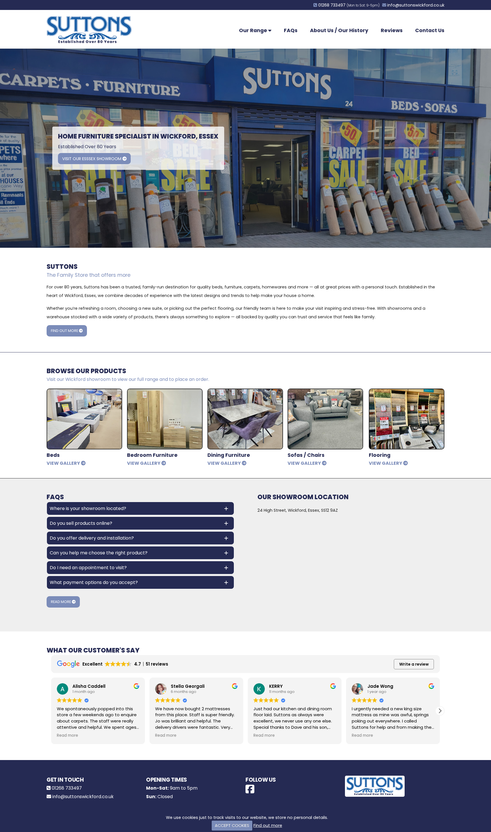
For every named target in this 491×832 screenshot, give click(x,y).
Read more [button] (67, 735)
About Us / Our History (339, 30)
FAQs (290, 30)
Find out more (267, 825)
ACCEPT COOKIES (232, 825)
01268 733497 (332, 5)
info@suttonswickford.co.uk (415, 5)
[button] (440, 711)
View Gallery (64, 463)
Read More (61, 601)
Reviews (392, 30)
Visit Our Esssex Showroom (92, 159)
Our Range (253, 30)
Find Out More (65, 330)
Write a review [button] (414, 664)
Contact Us (429, 30)
